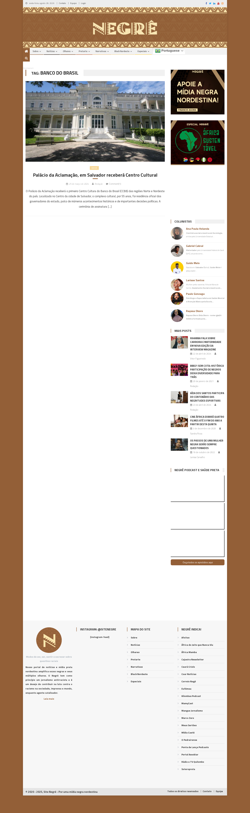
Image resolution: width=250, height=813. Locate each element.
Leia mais (49, 698)
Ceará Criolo (188, 666)
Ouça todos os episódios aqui (198, 562)
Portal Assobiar (189, 754)
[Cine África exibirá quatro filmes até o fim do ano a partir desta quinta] (179, 421)
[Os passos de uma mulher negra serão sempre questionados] (179, 444)
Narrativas (101, 51)
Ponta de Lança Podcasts (195, 747)
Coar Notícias (188, 674)
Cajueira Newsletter (192, 659)
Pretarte (83, 51)
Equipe (73, 3)
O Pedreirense (189, 740)
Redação (99, 183)
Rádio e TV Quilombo (192, 762)
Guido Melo (193, 263)
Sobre (35, 51)
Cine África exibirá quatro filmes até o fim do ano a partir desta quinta (207, 420)
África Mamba (189, 652)
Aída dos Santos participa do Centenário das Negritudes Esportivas (207, 397)
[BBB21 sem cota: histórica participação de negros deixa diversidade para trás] (179, 370)
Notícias (51, 51)
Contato (62, 3)
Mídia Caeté (188, 732)
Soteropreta (188, 769)
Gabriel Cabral (194, 246)
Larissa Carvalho (197, 457)
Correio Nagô (188, 681)
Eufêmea (186, 688)
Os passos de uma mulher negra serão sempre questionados (206, 444)
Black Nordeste (121, 51)
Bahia (94, 168)
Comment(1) (115, 183)
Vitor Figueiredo (198, 358)
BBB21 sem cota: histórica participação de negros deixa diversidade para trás (207, 371)
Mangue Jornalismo (192, 710)
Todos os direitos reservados (182, 791)
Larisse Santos (195, 280)
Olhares (67, 51)
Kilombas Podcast (191, 696)
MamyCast (187, 703)
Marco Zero (187, 718)
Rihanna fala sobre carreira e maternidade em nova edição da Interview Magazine (205, 343)
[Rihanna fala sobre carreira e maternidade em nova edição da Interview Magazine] (179, 342)
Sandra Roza (196, 433)
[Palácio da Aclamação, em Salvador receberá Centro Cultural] (95, 121)
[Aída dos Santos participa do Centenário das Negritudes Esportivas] (179, 397)
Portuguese (170, 50)
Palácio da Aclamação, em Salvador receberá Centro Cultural (95, 175)
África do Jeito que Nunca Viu (197, 645)
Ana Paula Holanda (197, 229)
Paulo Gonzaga (195, 294)
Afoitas (185, 637)
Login (83, 3)
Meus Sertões (189, 725)
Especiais (142, 51)
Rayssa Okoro (194, 311)
